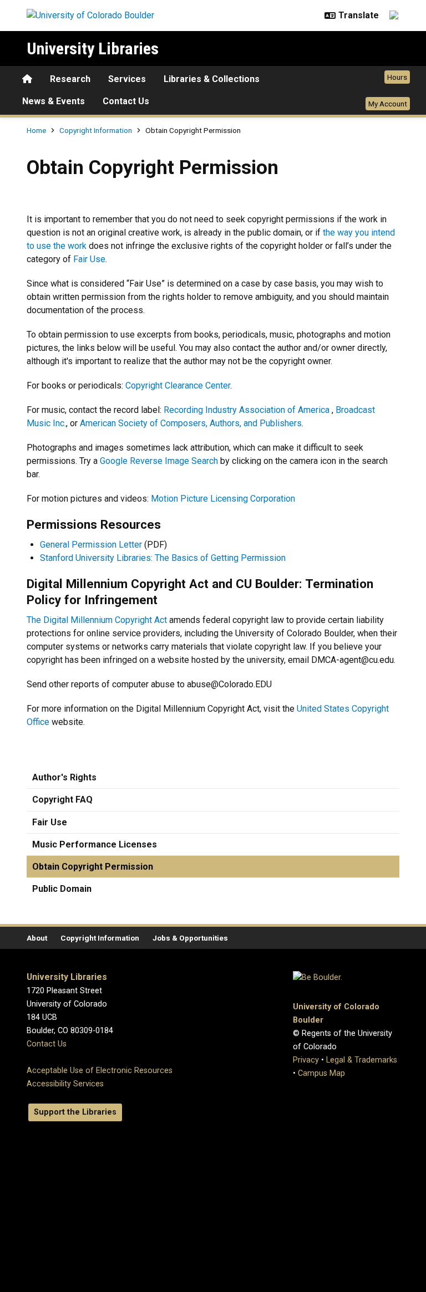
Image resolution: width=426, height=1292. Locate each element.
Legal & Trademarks (361, 1060)
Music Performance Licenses (94, 844)
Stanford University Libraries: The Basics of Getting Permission (163, 558)
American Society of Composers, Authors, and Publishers (191, 423)
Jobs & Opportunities (190, 937)
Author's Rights (64, 777)
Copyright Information (96, 130)
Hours (397, 77)
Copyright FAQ (62, 799)
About (37, 937)
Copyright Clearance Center (177, 385)
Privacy (306, 1060)
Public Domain (62, 889)
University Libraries (93, 48)
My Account (387, 103)
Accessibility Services (65, 1084)
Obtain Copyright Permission (92, 866)
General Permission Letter (91, 544)
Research (70, 79)
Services (127, 79)
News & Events (53, 101)
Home (36, 130)
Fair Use (89, 259)
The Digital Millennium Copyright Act (97, 620)
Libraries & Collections (212, 79)
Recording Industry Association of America (246, 410)
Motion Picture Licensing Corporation (223, 498)
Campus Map (321, 1073)
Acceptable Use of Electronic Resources (100, 1070)
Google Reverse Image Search (159, 461)
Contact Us (126, 101)
